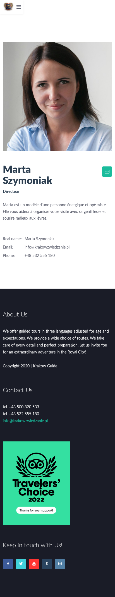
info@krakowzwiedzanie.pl (25, 421)
